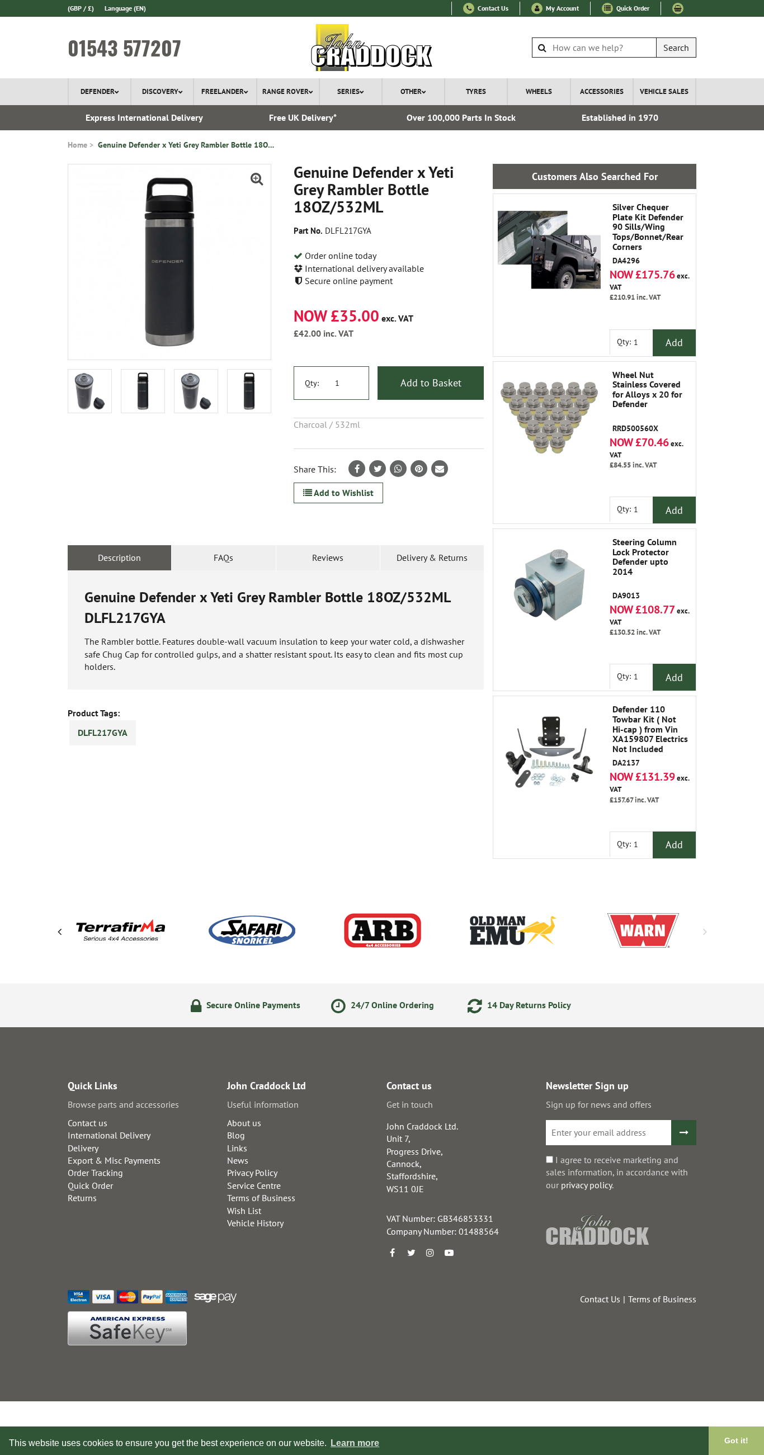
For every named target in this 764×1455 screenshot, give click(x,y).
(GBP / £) (81, 8)
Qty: (312, 383)
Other (411, 91)
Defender (98, 91)
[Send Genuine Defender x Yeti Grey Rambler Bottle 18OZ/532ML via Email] (439, 468)
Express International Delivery (144, 117)
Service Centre (254, 1185)
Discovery (160, 91)
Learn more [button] (355, 1443)
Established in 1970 (620, 117)
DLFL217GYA (103, 732)
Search (676, 47)
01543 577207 (124, 47)
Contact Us (492, 8)
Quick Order (632, 8)
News (237, 1160)
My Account (561, 8)
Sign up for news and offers (599, 1104)
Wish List (244, 1210)
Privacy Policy (252, 1172)
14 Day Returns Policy (528, 1004)
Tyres (476, 91)
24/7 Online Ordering (391, 1004)
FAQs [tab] (223, 557)
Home (77, 145)
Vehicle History (255, 1223)
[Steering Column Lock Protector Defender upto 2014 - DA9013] (549, 584)
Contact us (87, 1122)
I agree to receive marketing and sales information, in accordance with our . (617, 1172)
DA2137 (650, 736)
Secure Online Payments (252, 1004)
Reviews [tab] (327, 557)
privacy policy (586, 1185)
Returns (82, 1197)
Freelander (222, 91)
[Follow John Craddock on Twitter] (411, 1252)
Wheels (539, 91)
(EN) (125, 8)
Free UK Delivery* (303, 117)
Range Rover (285, 91)
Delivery (83, 1148)
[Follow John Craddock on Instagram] (430, 1252)
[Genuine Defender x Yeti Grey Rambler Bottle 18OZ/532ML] (169, 262)
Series (348, 91)
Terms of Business (261, 1197)
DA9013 (644, 569)
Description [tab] (119, 557)
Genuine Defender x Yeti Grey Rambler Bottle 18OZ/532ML (187, 145)
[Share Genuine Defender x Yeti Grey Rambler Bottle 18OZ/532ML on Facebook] (356, 468)
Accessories (602, 91)
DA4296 (647, 234)
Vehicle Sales (664, 91)
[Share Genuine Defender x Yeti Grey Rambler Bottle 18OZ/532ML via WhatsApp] (398, 468)
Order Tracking (95, 1172)
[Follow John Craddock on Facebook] (392, 1252)
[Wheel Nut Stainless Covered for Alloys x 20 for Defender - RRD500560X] (549, 417)
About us (244, 1122)
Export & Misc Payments (114, 1160)
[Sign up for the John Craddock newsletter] (683, 1132)
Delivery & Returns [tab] (432, 557)
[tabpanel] (276, 629)
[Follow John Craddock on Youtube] (449, 1252)
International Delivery (109, 1135)
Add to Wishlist (343, 492)
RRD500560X (647, 401)
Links (237, 1148)
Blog (236, 1135)
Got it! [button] (736, 1440)
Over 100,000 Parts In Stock (461, 117)
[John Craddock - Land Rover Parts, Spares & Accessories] (382, 47)
